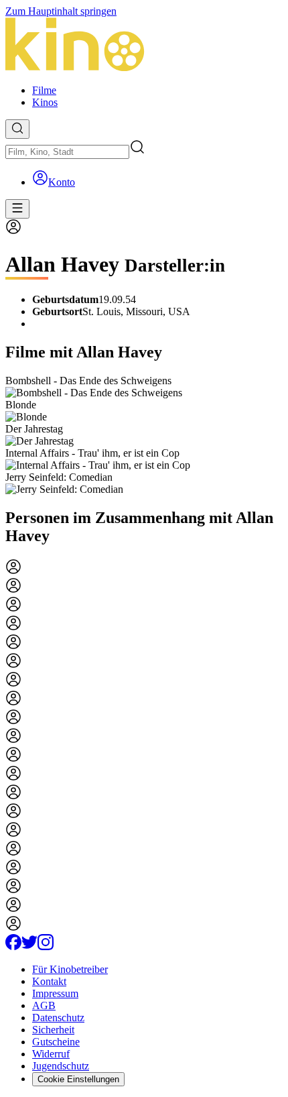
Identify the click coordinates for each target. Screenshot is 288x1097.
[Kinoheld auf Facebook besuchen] (13, 946)
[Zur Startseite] (144, 45)
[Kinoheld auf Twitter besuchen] (29, 946)
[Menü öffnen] (17, 209)
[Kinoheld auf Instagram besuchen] (46, 946)
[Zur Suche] (17, 129)
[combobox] (67, 152)
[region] (144, 435)
